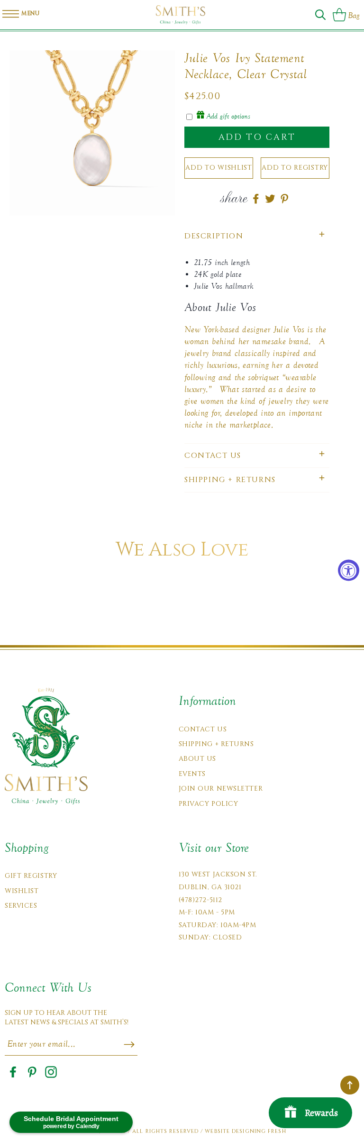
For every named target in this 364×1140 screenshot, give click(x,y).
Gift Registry (31, 875)
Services (21, 905)
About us (197, 758)
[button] (320, 14)
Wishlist (21, 890)
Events (192, 773)
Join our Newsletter (221, 788)
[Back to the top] (349, 1085)
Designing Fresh (259, 1131)
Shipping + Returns (216, 743)
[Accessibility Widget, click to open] (348, 570)
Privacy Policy (208, 803)
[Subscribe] (129, 1045)
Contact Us (203, 729)
